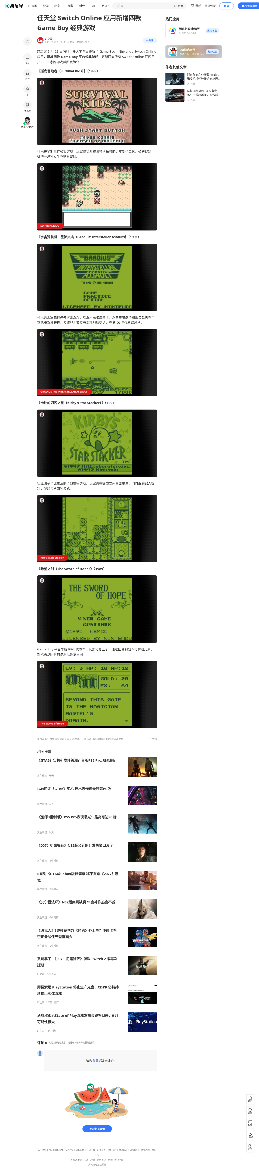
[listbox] (97, 891)
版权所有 (101, 1164)
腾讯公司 (92, 1164)
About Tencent (56, 1149)
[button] (212, 30)
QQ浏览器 (134, 1149)
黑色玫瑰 (42, 775)
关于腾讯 (42, 1149)
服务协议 (69, 1149)
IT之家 (40, 974)
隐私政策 (80, 1149)
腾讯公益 (123, 1149)
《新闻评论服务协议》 (84, 1042)
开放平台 (91, 1149)
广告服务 (101, 1149)
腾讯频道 (145, 1149)
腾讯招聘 (112, 1149)
